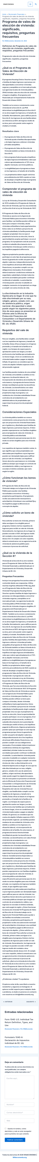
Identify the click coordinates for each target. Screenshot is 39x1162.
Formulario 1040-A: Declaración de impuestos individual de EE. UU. (17, 1040)
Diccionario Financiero (12, 1029)
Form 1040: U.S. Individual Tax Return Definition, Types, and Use (19, 1022)
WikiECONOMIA (8, 4)
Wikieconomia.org (20, 1157)
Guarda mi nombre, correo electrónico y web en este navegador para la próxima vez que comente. (18, 1131)
